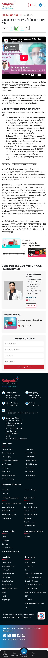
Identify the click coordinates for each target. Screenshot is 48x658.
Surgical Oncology (8, 479)
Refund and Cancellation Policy (35, 592)
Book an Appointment (24, 367)
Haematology (29, 457)
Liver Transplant (7, 464)
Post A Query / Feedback (33, 574)
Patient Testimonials (31, 514)
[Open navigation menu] (44, 5)
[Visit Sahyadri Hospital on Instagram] (4, 635)
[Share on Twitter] (27, 28)
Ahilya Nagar (6, 600)
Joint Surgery (6, 518)
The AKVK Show (7, 548)
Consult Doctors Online (33, 577)
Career (27, 570)
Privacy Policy (6, 639)
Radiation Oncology (8, 475)
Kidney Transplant (31, 460)
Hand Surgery (6, 457)
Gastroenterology (8, 453)
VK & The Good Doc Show (10, 551)
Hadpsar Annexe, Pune (9, 588)
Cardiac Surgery (7, 449)
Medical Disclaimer (19, 639)
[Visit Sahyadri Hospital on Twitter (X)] (9, 635)
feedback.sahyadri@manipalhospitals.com (22, 413)
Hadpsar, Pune (7, 570)
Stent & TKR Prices (31, 581)
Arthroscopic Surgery (9, 514)
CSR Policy (28, 600)
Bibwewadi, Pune (7, 585)
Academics (5, 490)
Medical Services (29, 511)
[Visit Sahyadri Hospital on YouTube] (24, 635)
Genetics (5, 494)
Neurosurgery (30, 468)
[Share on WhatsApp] (16, 28)
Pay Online (27, 518)
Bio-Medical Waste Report (34, 585)
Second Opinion (29, 526)
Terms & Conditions (31, 588)
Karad (4, 592)
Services (27, 537)
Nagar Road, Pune (8, 574)
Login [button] (34, 5)
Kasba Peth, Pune (8, 581)
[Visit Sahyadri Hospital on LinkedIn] (14, 635)
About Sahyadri (30, 562)
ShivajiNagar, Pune (8, 566)
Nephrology (6, 471)
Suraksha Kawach (29, 522)
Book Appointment (30, 507)
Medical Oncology (31, 464)
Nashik (4, 596)
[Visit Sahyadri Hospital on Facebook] (19, 635)
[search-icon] (40, 5)
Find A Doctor (28, 503)
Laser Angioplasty (8, 507)
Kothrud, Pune (6, 577)
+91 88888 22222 (35, 398)
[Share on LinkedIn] (22, 28)
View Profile (31, 305)
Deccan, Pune (6, 562)
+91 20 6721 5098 (35, 405)
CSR (26, 596)
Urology (28, 479)
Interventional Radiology (10, 460)
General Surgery (30, 453)
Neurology (5, 468)
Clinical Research (31, 490)
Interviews (5, 540)
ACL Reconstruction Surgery (11, 503)
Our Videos (5, 544)
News (4, 537)
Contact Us (29, 566)
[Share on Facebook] (11, 28)
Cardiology (29, 449)
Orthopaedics (30, 471)
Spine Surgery (30, 475)
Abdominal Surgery (8, 511)
